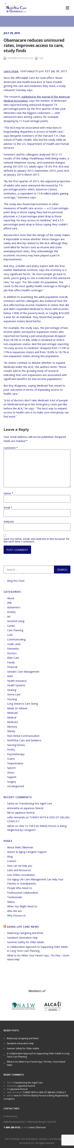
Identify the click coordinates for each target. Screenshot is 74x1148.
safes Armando (16, 817)
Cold (9, 635)
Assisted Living (15, 621)
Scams (11, 758)
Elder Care (13, 657)
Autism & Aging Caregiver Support (27, 852)
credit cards (14, 644)
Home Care (13, 694)
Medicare (12, 722)
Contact (11, 861)
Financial (12, 667)
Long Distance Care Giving (22, 703)
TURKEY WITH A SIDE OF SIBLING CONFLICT (44, 1092)
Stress (10, 772)
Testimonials (14, 897)
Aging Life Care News (23, 926)
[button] (67, 7)
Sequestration (15, 763)
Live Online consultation (21, 875)
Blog (10, 856)
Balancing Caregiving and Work (25, 933)
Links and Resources (19, 870)
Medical (11, 717)
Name (8, 493)
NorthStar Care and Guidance (24, 740)
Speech (11, 768)
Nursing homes (16, 745)
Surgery (11, 781)
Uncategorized (15, 786)
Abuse (10, 598)
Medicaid (12, 712)
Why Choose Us (16, 915)
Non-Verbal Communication (23, 736)
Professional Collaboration (22, 892)
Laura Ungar (11, 71)
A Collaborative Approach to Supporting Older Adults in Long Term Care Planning (38, 1055)
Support (11, 777)
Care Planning (15, 630)
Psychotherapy (15, 754)
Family (11, 662)
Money (11, 731)
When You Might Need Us (22, 906)
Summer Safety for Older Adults (25, 942)
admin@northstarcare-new (20, 58)
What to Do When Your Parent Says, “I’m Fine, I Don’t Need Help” (36, 1063)
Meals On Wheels (17, 708)
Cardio (11, 625)
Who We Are (14, 911)
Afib (9, 602)
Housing (12, 699)
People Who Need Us (19, 888)
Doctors (12, 653)
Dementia (13, 648)
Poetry (11, 749)
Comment (11, 447)
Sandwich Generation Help (22, 937)
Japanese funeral (33, 808)
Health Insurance (17, 680)
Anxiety (11, 612)
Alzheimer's (13, 607)
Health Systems (16, 685)
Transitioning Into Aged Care (35, 803)
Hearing (11, 690)
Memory (12, 726)
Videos (11, 902)
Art (9, 616)
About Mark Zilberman (20, 847)
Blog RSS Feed (15, 580)
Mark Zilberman (38, 1127)
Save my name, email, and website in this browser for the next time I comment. (37, 540)
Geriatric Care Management (23, 671)
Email (8, 507)
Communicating (16, 639)
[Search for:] (29, 570)
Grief (10, 676)
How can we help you (19, 865)
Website (9, 521)
